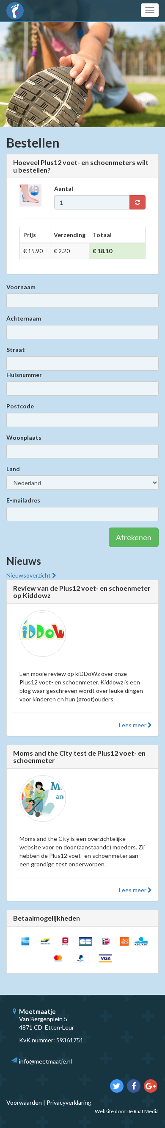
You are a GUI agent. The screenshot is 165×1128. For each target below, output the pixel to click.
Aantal (63, 188)
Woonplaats (23, 437)
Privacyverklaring (69, 1102)
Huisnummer (24, 374)
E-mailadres (23, 500)
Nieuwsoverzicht (29, 575)
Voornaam (21, 286)
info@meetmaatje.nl (45, 1061)
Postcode (20, 406)
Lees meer (133, 725)
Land (13, 468)
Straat (15, 349)
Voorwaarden (24, 1102)
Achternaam (23, 318)
